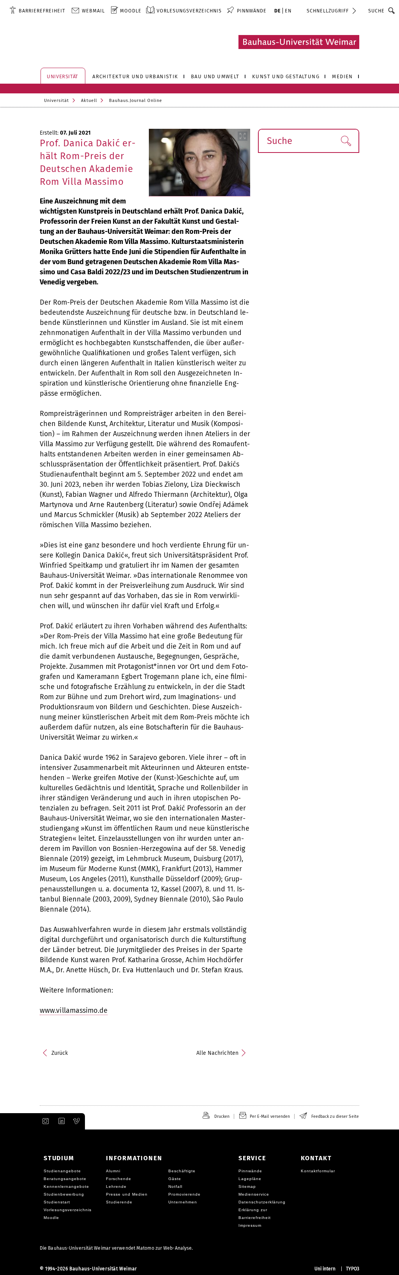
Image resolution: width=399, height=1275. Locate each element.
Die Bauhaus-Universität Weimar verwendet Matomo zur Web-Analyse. (116, 1248)
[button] (345, 141)
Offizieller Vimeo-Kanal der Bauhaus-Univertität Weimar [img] (77, 1121)
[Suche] (392, 10)
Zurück (59, 1053)
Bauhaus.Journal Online (135, 100)
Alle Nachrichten (217, 1053)
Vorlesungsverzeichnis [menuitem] (189, 11)
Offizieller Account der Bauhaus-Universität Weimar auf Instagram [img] (44, 1121)
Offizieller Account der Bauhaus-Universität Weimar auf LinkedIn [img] (60, 1121)
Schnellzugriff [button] (328, 11)
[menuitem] (37, 10)
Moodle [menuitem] (130, 11)
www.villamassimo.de (74, 1010)
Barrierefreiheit (42, 11)
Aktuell (89, 100)
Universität (56, 100)
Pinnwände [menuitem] (252, 11)
